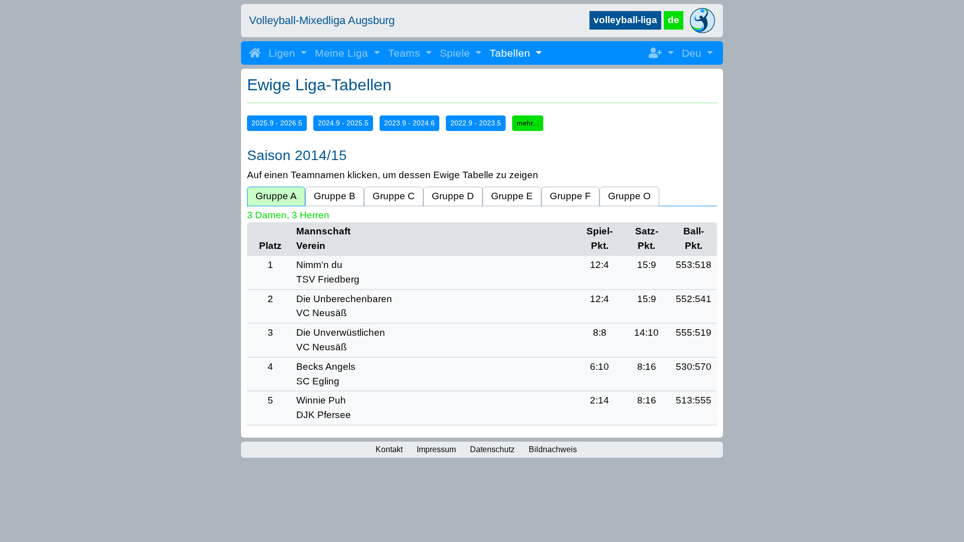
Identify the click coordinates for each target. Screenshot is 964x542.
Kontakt (389, 449)
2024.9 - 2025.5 (343, 123)
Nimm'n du (319, 264)
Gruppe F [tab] (570, 196)
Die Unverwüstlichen (340, 332)
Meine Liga (343, 53)
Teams (405, 53)
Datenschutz (492, 449)
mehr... (528, 123)
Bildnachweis (553, 449)
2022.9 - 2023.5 (475, 123)
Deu (693, 53)
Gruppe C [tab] (394, 196)
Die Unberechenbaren (344, 299)
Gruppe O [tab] (629, 196)
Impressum (436, 449)
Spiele (456, 53)
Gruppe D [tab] (453, 196)
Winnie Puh (321, 400)
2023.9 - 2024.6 (409, 123)
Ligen (283, 53)
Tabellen (511, 53)
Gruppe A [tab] (276, 196)
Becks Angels (325, 366)
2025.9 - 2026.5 (277, 123)
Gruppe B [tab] (334, 196)
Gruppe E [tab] (512, 196)
